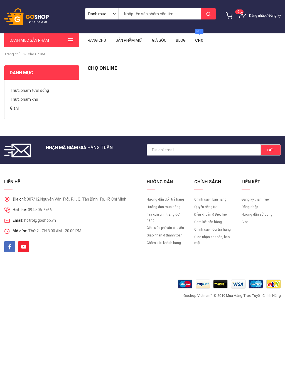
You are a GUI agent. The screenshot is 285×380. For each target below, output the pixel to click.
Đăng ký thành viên (256, 199)
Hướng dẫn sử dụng (257, 214)
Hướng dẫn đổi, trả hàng (165, 199)
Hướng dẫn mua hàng (163, 207)
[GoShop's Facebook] (9, 246)
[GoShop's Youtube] (23, 246)
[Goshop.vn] (26, 16)
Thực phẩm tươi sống (29, 90)
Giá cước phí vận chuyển (165, 228)
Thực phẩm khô (24, 99)
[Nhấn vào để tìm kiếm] (208, 13)
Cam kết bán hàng (208, 222)
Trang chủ (95, 40)
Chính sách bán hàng (210, 199)
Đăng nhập (257, 16)
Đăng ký (275, 16)
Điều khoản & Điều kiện (211, 214)
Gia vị (14, 108)
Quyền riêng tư (205, 207)
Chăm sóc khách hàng (164, 243)
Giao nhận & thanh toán (165, 235)
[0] (230, 11)
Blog (245, 222)
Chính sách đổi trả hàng (212, 229)
